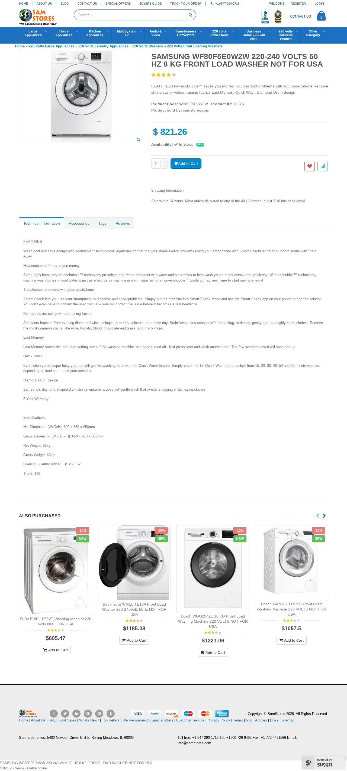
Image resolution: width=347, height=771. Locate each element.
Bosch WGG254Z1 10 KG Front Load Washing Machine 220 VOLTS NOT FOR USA (213, 621)
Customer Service (190, 720)
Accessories (79, 223)
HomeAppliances (64, 33)
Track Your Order (185, 3)
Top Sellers (111, 720)
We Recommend (136, 720)
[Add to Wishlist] (309, 166)
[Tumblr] (111, 714)
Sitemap (287, 720)
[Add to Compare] (322, 166)
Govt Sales (67, 720)
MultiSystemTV (126, 33)
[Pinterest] (99, 714)
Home (23, 3)
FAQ (52, 720)
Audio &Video (156, 33)
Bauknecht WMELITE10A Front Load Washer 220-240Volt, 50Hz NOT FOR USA (134, 609)
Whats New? (89, 720)
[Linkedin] (76, 714)
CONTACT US (300, 16)
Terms (238, 720)
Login (319, 3)
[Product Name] (55, 570)
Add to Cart (188, 163)
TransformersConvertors (185, 33)
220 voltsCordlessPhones (286, 35)
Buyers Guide (150, 3)
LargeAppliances (33, 33)
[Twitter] (65, 714)
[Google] (88, 714)
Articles (261, 720)
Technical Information (41, 223)
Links (274, 720)
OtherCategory (313, 33)
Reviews (122, 223)
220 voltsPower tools (219, 33)
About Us (44, 3)
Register (298, 3)
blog (249, 720)
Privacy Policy (218, 720)
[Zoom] (138, 140)
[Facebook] (54, 714)
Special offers (162, 720)
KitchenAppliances (95, 33)
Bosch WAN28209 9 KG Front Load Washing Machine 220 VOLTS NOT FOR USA (291, 609)
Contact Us (87, 3)
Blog (64, 3)
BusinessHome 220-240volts (254, 35)
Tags (102, 223)
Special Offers (118, 3)
